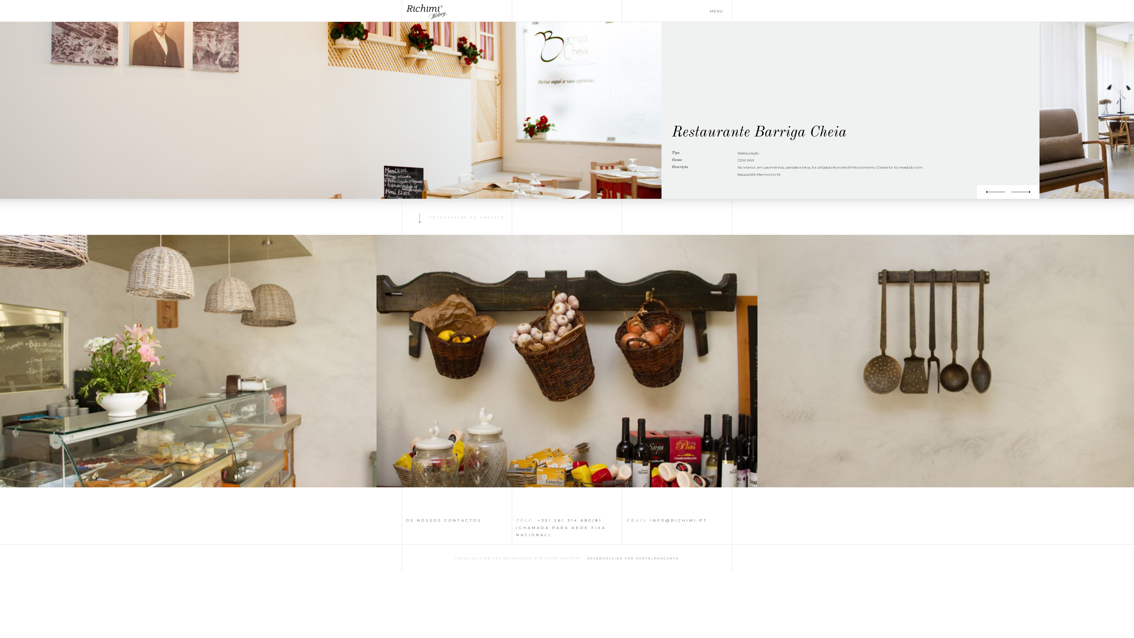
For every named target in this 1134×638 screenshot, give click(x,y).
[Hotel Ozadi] (1024, 192)
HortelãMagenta (657, 558)
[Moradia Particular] (992, 192)
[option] (567, 361)
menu (716, 11)
